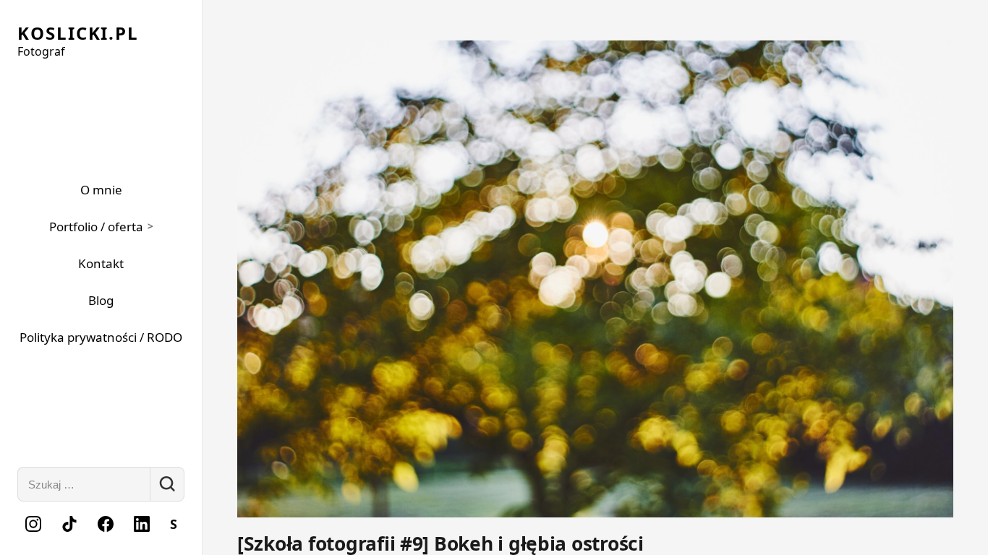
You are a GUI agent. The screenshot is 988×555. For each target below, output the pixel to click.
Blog (101, 300)
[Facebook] (106, 524)
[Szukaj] (167, 484)
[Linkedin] (142, 524)
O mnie (101, 189)
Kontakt (101, 263)
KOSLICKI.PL (78, 33)
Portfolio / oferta (96, 226)
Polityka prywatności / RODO (101, 337)
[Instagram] (33, 524)
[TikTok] (69, 524)
